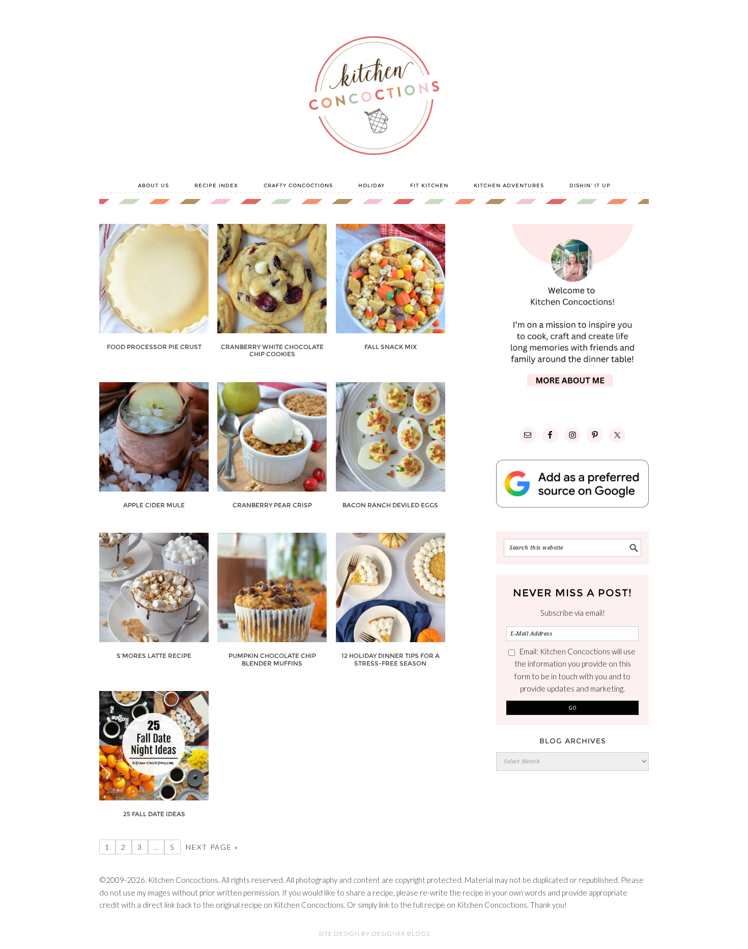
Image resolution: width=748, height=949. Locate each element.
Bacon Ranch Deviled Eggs (390, 505)
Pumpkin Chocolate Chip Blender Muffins (272, 659)
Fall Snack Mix (390, 347)
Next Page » (212, 847)
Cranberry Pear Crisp (272, 505)
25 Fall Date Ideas (154, 814)
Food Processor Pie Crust (154, 347)
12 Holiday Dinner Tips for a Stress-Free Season (390, 659)
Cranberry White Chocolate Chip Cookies (272, 350)
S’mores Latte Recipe (154, 655)
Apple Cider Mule (154, 505)
